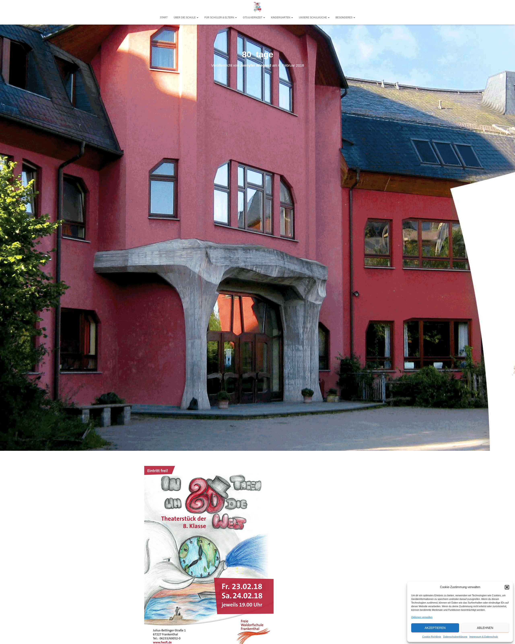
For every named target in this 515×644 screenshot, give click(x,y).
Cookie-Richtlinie (431, 636)
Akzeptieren (435, 628)
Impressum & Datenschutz (483, 636)
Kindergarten (281, 17)
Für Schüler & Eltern (219, 17)
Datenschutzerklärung (455, 636)
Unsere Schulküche (313, 17)
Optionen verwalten (422, 617)
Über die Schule (185, 17)
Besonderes (344, 17)
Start (164, 17)
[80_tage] (209, 555)
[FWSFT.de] (257, 7)
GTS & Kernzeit (253, 17)
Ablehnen (485, 628)
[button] (507, 587)
